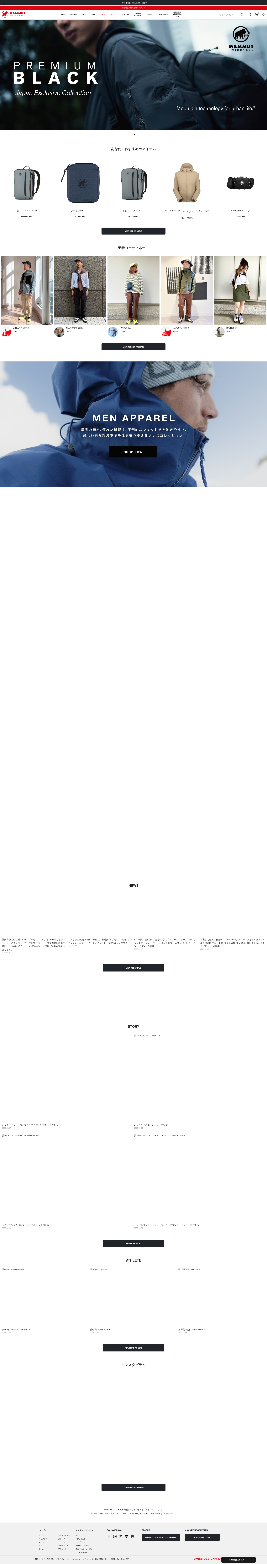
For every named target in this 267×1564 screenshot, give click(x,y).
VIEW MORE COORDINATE (133, 347)
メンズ (41, 1535)
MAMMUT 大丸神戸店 (21, 328)
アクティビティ (64, 1535)
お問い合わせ (81, 1539)
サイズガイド (81, 1542)
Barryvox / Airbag (82, 1545)
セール (41, 1549)
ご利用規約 (49, 1559)
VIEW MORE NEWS (133, 968)
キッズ (41, 1542)
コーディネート (64, 1545)
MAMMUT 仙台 (125, 328)
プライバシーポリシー (64, 1559)
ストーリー (62, 1539)
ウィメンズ (43, 1539)
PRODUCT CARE (82, 1552)
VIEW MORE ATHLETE (133, 1348)
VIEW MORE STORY (133, 1243)
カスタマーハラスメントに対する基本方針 (91, 1559)
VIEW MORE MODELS (133, 231)
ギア (40, 1545)
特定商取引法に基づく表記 (119, 1559)
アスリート (62, 1549)
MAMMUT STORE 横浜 (75, 328)
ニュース (61, 1542)
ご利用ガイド (38, 1559)
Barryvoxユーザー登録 (84, 1549)
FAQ (77, 1535)
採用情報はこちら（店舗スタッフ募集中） (161, 1537)
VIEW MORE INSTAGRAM (133, 1487)
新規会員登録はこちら (202, 1537)
